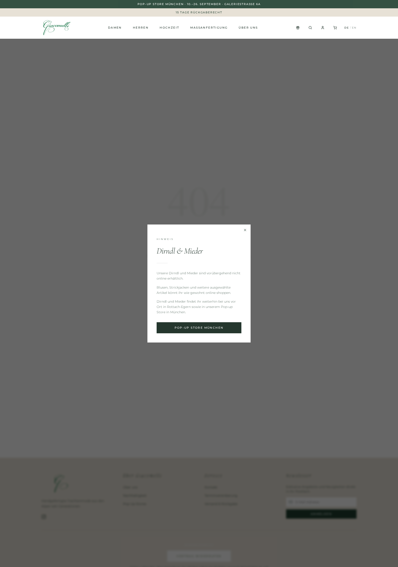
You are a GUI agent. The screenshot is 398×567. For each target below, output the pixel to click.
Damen (115, 27)
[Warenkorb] (335, 27)
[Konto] (323, 28)
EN (354, 27)
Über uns (248, 27)
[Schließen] (245, 230)
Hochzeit (169, 27)
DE (346, 27)
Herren (141, 27)
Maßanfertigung (209, 27)
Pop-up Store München (199, 327)
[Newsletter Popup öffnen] (298, 28)
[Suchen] (310, 27)
